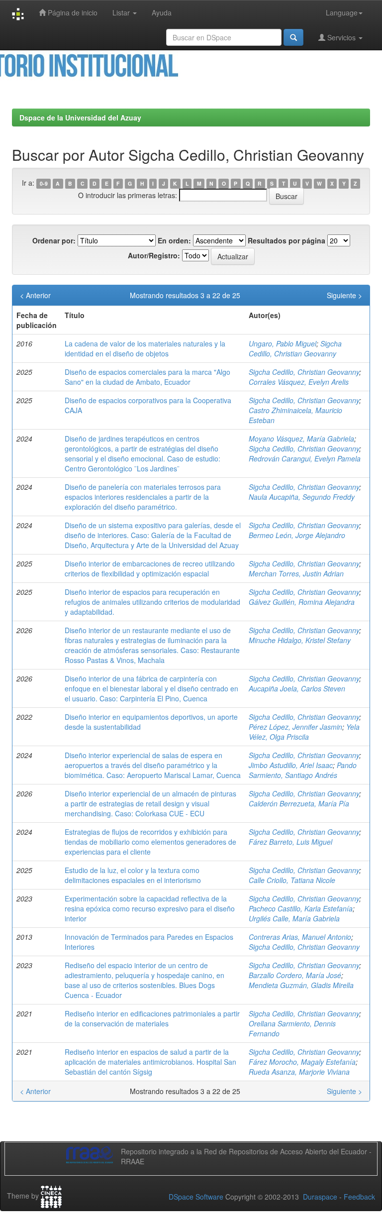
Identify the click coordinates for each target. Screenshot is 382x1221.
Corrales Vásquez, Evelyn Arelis (299, 382)
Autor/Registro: (154, 255)
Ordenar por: (54, 240)
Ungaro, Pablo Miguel (282, 343)
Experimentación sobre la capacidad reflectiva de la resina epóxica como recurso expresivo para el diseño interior (150, 908)
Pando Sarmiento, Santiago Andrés (303, 770)
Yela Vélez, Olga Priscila (304, 732)
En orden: (174, 240)
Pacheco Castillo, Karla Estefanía (301, 908)
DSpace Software (196, 1197)
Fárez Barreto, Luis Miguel (290, 842)
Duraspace (320, 1197)
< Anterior (35, 295)
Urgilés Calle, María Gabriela (294, 918)
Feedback (359, 1197)
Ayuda (162, 12)
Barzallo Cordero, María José (295, 975)
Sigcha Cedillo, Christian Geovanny (295, 348)
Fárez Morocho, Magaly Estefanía (302, 1062)
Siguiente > (344, 295)
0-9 (44, 183)
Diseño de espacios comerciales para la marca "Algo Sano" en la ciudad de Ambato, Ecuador (147, 377)
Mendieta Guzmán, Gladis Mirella (301, 985)
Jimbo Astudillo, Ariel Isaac (291, 765)
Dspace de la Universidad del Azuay (80, 117)
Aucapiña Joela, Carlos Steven (297, 688)
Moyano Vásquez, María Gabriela (301, 439)
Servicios (341, 37)
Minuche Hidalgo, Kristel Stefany (300, 640)
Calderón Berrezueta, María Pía (299, 803)
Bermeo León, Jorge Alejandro (297, 535)
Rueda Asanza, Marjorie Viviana (299, 1072)
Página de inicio (71, 12)
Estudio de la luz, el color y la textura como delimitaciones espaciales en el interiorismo (133, 875)
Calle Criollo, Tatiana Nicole (292, 880)
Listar (122, 12)
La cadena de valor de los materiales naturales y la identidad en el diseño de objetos (145, 348)
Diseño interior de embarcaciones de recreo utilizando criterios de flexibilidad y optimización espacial (150, 568)
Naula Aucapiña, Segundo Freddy (302, 497)
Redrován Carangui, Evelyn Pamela (305, 458)
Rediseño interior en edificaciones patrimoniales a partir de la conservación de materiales (152, 1018)
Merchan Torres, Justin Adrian (296, 573)
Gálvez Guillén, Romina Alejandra (302, 602)
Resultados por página (286, 240)
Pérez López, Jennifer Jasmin (295, 727)
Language (342, 12)
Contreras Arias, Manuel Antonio (300, 937)
